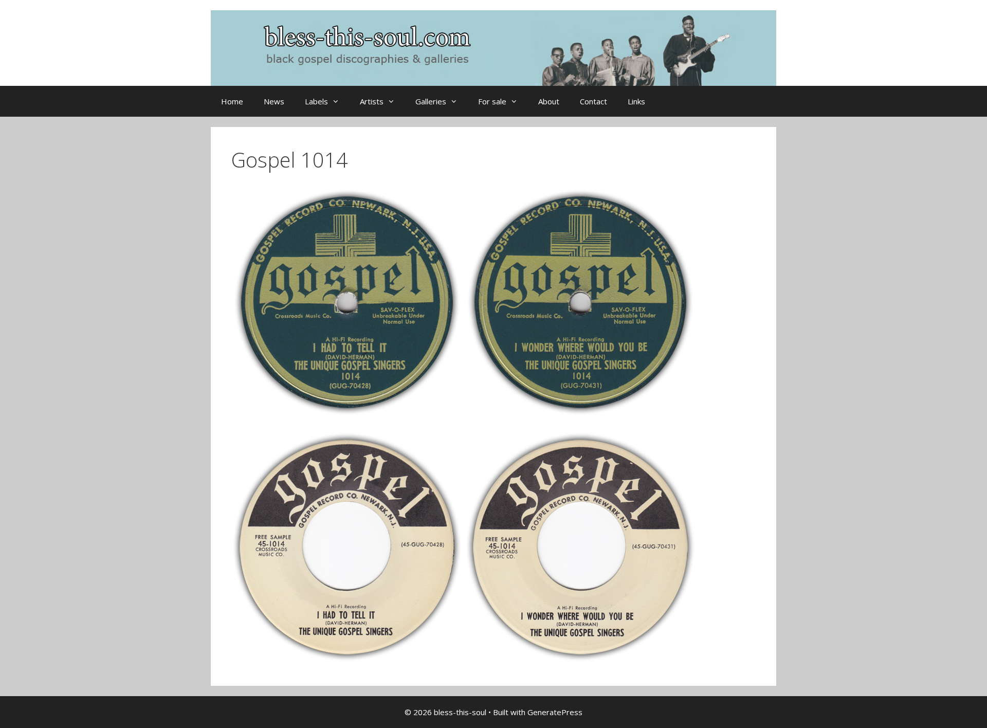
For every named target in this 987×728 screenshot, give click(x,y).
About (548, 101)
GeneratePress (554, 712)
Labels (316, 101)
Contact (593, 101)
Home (232, 101)
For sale (492, 101)
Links (636, 101)
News (274, 101)
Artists (371, 101)
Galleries (430, 101)
